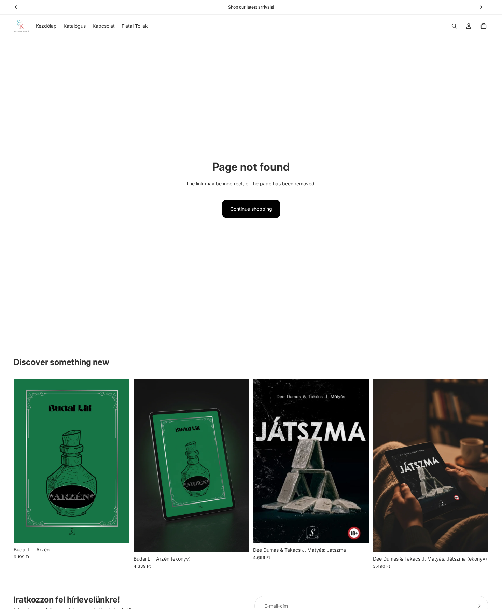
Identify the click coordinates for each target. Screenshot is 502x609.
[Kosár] (483, 25)
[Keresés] (454, 25)
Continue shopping (251, 209)
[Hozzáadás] (119, 532)
